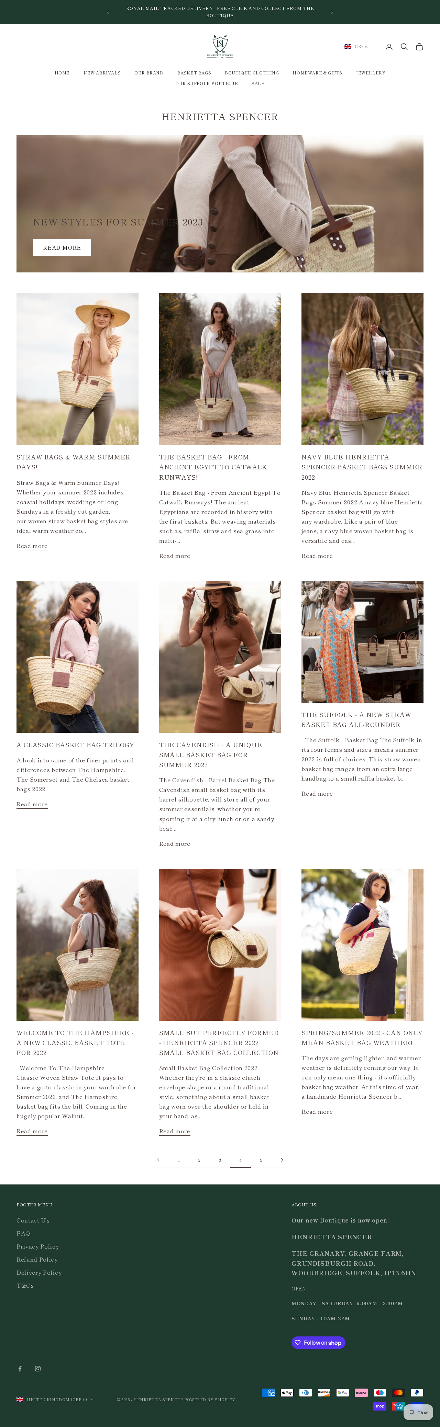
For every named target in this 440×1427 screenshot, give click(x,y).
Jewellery (370, 72)
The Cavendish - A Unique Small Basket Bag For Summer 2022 (210, 754)
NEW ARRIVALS (102, 72)
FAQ (23, 1233)
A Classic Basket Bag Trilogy (75, 744)
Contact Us (33, 1220)
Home (62, 72)
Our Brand (148, 72)
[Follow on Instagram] (37, 1368)
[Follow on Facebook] (19, 1368)
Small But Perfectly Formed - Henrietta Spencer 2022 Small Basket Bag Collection (219, 1042)
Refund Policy (37, 1259)
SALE (258, 83)
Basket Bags (194, 72)
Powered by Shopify (209, 1399)
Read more (62, 247)
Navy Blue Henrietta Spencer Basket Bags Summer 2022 (361, 466)
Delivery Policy (39, 1272)
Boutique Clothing (252, 72)
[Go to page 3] (158, 1160)
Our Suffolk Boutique (206, 83)
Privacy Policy (37, 1246)
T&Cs (25, 1285)
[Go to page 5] (282, 1160)
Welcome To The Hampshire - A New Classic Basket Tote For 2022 (75, 1042)
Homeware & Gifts (317, 72)
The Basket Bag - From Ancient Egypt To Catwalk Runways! (213, 466)
